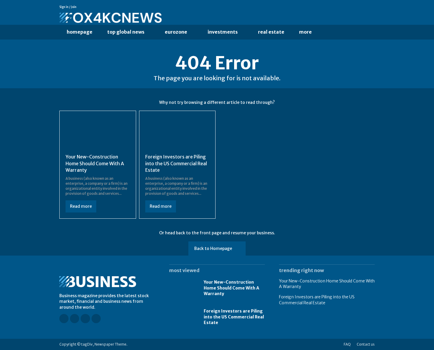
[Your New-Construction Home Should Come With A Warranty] (98, 133)
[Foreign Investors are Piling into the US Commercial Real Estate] (177, 133)
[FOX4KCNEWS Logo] (162, 18)
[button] (331, 32)
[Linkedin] (363, 7)
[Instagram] (355, 7)
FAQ (347, 344)
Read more (81, 206)
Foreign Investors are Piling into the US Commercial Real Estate (176, 163)
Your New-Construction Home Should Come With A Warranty (95, 163)
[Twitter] (372, 7)
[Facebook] (347, 7)
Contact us (366, 344)
